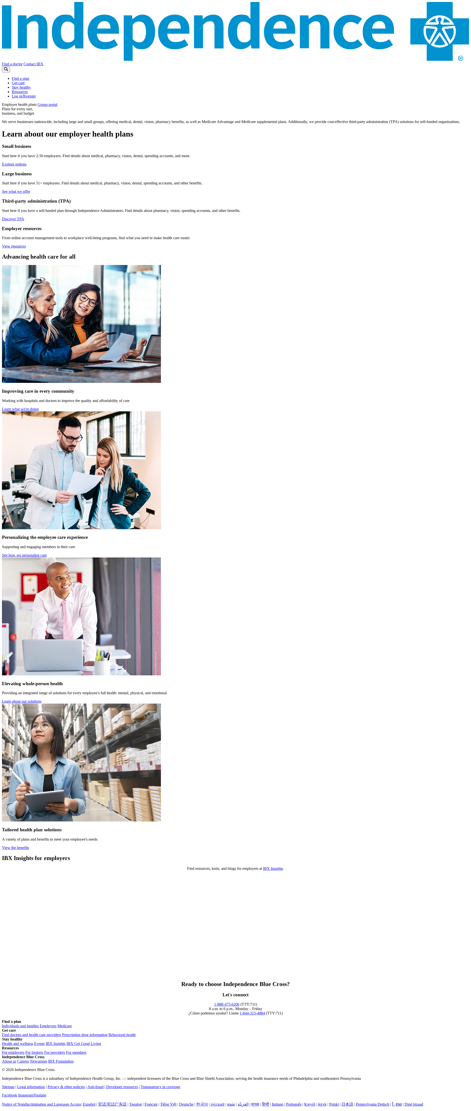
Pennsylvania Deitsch (372, 1104)
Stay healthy (21, 87)
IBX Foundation (61, 1061)
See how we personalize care (24, 555)
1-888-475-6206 (226, 1004)
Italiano (277, 1104)
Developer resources (122, 1087)
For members (76, 1052)
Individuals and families (20, 1026)
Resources (20, 92)
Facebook (9, 1095)
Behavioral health (122, 1035)
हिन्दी (265, 1104)
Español (89, 1104)
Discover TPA (13, 219)
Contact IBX (33, 64)
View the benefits (15, 848)
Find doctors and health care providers (31, 1035)
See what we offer (16, 191)
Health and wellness (17, 1044)
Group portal (47, 104)
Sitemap (8, 1087)
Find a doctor (12, 64)
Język (322, 1104)
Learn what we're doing (20, 409)
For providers (54, 1052)
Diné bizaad (414, 1104)
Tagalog (135, 1104)
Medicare (64, 1026)
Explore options (14, 164)
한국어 (202, 1104)
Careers (23, 1061)
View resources (14, 246)
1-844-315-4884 (252, 1013)
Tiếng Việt (168, 1104)
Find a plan (20, 78)
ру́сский (217, 1104)
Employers (48, 1026)
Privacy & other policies (66, 1087)
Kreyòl (309, 1104)
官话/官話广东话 (112, 1104)
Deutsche (186, 1104)
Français (150, 1104)
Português (293, 1104)
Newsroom (38, 1061)
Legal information (31, 1087)
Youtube (39, 1095)
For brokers (34, 1052)
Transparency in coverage (160, 1087)
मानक (255, 1104)
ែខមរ (397, 1104)
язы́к (231, 1104)
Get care (18, 83)
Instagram (25, 1095)
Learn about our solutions (21, 701)
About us (9, 1061)
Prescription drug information (84, 1035)
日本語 (347, 1104)
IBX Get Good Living (83, 1044)
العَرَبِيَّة (243, 1104)
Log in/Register (24, 96)
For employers (13, 1052)
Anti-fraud (95, 1087)
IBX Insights (273, 868)
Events (39, 1044)
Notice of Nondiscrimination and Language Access (41, 1104)
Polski (334, 1104)
